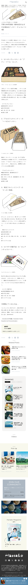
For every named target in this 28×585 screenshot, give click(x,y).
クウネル (21, 575)
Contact (18, 570)
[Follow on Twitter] (12, 560)
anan (3, 575)
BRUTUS (5, 575)
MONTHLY (19, 381)
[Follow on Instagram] (5, 560)
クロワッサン (15, 575)
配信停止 (22, 492)
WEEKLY (13, 381)
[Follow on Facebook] (9, 560)
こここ (20, 576)
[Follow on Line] (19, 560)
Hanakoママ (16, 576)
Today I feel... (6, 578)
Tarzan (10, 576)
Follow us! (14, 510)
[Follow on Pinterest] (15, 560)
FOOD (6, 5)
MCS (22, 576)
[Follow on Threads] (22, 560)
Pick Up (14, 448)
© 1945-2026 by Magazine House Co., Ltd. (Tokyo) (14, 572)
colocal (13, 576)
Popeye (24, 575)
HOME (2, 5)
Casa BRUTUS (9, 575)
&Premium (6, 576)
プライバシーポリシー (17, 495)
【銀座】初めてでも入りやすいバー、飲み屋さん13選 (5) (16, 581)
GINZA (19, 575)
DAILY (7, 381)
